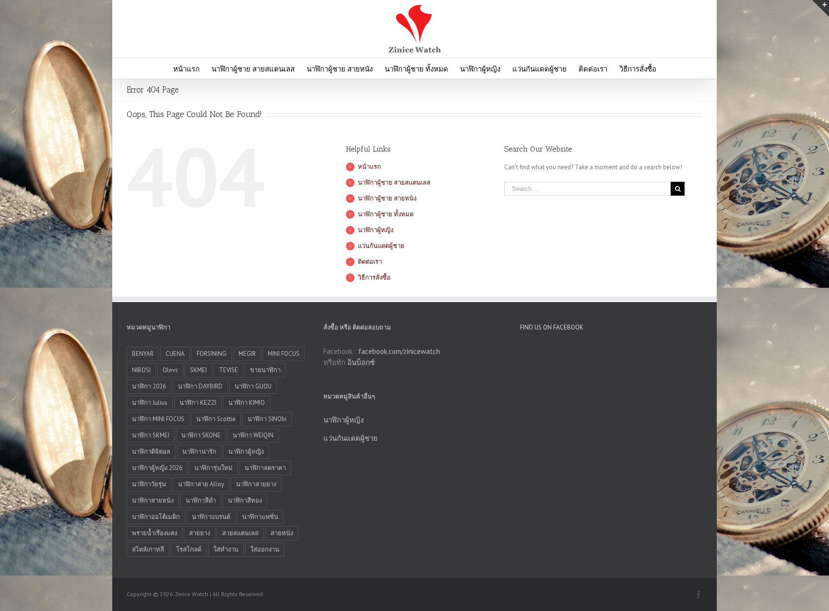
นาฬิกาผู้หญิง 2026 (157, 468)
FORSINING (211, 354)
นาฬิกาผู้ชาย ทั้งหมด (386, 214)
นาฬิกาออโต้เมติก (156, 517)
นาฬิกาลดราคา (265, 468)
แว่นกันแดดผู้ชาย (381, 246)
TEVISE (228, 370)
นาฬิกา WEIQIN (253, 435)
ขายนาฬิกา (265, 370)
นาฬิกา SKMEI (150, 435)
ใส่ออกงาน (264, 549)
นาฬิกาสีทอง (245, 500)
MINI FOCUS (283, 354)
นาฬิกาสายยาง (256, 484)
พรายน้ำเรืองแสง (154, 533)
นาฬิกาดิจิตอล (151, 451)
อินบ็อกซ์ (361, 362)
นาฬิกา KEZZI (197, 403)
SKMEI (198, 370)
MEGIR (247, 354)
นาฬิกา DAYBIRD (200, 386)
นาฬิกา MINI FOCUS (158, 419)
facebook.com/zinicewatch (399, 351)
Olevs (170, 370)
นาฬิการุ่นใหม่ (213, 468)
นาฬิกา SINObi (267, 419)
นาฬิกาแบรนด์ (211, 517)
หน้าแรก (369, 167)
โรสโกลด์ (188, 549)
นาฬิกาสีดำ (201, 500)
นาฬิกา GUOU (253, 386)
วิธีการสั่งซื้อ (374, 277)
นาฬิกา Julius (149, 403)
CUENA (175, 354)
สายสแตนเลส (240, 533)
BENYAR (143, 354)
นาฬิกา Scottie (216, 419)
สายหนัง (282, 533)
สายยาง (199, 533)
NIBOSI (141, 370)
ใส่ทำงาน (225, 549)
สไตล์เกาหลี (148, 549)
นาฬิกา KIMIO (246, 403)
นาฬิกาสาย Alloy (201, 484)
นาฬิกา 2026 (149, 386)
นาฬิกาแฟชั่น (260, 517)
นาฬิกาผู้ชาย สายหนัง (387, 198)
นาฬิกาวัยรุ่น (149, 484)
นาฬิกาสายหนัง (153, 500)
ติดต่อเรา (370, 262)
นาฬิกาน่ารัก (199, 451)
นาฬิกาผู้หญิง (375, 230)
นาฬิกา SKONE (201, 435)
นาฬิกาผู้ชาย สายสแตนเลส (394, 182)
